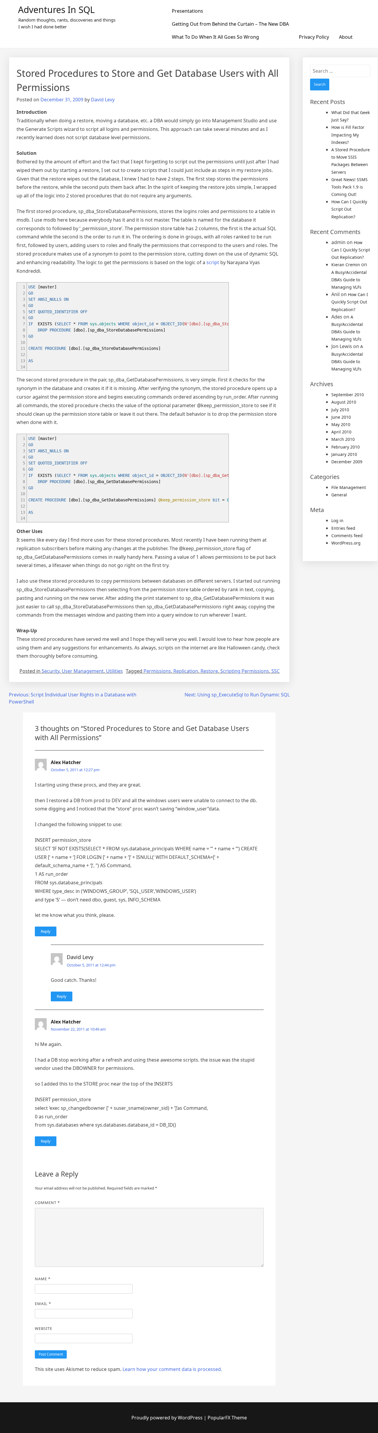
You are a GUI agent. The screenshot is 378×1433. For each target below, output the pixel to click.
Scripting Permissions (244, 671)
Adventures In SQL (56, 10)
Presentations (187, 11)
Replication (185, 671)
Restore (209, 671)
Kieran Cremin (345, 264)
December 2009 (346, 461)
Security (50, 671)
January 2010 (344, 454)
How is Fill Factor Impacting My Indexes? (347, 134)
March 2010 (343, 439)
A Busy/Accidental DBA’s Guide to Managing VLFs (349, 279)
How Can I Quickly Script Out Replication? (349, 209)
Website (43, 1328)
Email (43, 1303)
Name (42, 1278)
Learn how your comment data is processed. (172, 1369)
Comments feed (347, 535)
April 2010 (341, 432)
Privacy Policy (314, 37)
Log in (337, 520)
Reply (45, 931)
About (346, 37)
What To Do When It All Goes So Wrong (215, 37)
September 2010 (347, 394)
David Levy (103, 99)
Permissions (157, 671)
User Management (83, 671)
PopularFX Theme (227, 1417)
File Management (348, 487)
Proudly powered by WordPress (167, 1417)
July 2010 (340, 409)
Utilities (114, 671)
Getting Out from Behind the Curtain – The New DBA (230, 24)
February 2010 (345, 447)
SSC (275, 671)
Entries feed (343, 528)
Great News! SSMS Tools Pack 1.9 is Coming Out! (349, 187)
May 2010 (340, 424)
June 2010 (341, 417)
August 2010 (343, 402)
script (212, 262)
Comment (47, 1202)
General (339, 495)
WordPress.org (346, 543)
